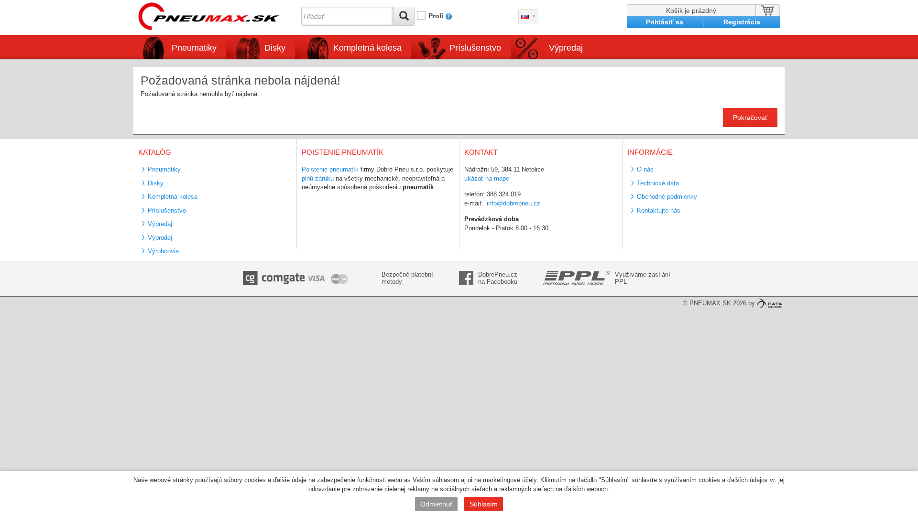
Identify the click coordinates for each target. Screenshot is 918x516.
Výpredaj (566, 48)
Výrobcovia (163, 251)
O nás (645, 169)
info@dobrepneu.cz (513, 203)
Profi (436, 16)
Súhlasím (484, 504)
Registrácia (741, 22)
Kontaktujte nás (658, 210)
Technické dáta (658, 183)
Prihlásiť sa (664, 22)
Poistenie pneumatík (330, 169)
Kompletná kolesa (172, 196)
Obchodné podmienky (667, 196)
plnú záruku (318, 178)
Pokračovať (750, 117)
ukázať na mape (486, 178)
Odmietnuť (436, 504)
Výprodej (160, 237)
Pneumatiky (164, 169)
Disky (156, 183)
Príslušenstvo (475, 48)
